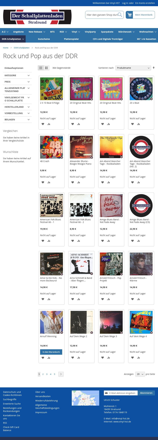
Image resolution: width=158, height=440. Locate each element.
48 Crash (44, 161)
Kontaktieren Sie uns (11, 417)
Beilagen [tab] (10, 119)
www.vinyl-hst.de (122, 421)
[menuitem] (5, 31)
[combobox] (104, 15)
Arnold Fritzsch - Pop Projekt (110, 279)
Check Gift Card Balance (11, 429)
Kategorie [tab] (10, 75)
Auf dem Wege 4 (138, 336)
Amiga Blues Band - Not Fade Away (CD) (140, 221)
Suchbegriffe (9, 399)
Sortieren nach (106, 67)
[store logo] (37, 17)
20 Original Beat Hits (80, 102)
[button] (43, 124)
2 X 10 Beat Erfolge (49, 102)
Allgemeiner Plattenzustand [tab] (15, 90)
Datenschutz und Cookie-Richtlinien (12, 393)
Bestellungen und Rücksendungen (12, 410)
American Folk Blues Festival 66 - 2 (80, 221)
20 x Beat (134, 102)
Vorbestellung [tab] (14, 113)
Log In (125, 3)
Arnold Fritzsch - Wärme (138, 279)
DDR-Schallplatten (21, 47)
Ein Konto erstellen (145, 3)
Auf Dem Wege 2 (78, 336)
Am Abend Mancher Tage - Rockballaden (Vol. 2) (140, 164)
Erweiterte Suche (12, 403)
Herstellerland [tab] (14, 106)
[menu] (79, 35)
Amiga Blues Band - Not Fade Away (110, 221)
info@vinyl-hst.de (121, 418)
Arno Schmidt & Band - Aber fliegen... (81, 279)
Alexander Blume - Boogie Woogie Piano (80, 162)
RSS (5, 422)
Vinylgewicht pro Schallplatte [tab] (14, 99)
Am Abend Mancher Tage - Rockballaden (110, 162)
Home (5, 47)
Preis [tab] (7, 81)
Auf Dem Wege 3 (108, 336)
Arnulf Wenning (48, 336)
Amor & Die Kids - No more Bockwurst (51, 279)
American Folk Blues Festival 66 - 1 (50, 221)
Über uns (40, 391)
